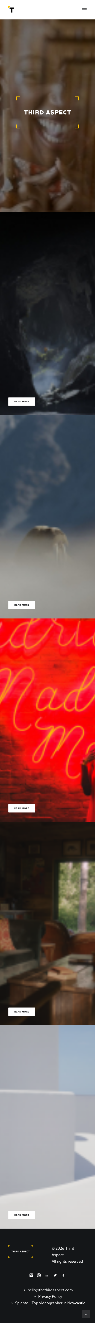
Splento (21, 1303)
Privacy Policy (50, 1296)
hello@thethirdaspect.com (50, 1290)
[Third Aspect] (11, 9)
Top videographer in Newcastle (58, 1303)
